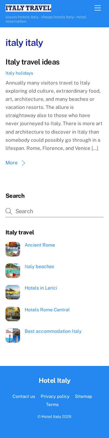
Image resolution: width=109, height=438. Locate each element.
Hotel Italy (51, 416)
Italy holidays (19, 73)
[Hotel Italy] (28, 9)
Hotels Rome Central (47, 310)
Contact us (23, 396)
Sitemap (83, 396)
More (12, 163)
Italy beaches (39, 266)
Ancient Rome (40, 245)
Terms (52, 404)
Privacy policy (55, 396)
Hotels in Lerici (41, 288)
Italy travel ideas (32, 62)
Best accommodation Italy (53, 331)
